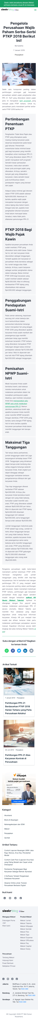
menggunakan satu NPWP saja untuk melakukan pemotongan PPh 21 (16, 403)
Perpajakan (19, 55)
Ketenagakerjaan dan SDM (14, 824)
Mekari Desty (25, 949)
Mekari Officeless (27, 940)
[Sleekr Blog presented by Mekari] (10, 10)
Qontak (7, 838)
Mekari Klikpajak (26, 926)
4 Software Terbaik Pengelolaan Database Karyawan (16, 877)
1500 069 (24, 989)
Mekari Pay (24, 943)
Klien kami (6, 926)
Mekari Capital (25, 946)
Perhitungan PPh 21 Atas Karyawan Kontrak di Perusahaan (17, 758)
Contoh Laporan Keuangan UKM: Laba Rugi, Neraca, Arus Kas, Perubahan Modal (19, 852)
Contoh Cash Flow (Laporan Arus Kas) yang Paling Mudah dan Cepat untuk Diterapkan (19, 862)
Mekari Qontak (26, 929)
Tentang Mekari (8, 957)
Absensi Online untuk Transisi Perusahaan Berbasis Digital (15, 884)
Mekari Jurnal (25, 920)
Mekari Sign (24, 935)
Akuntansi (8, 815)
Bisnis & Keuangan (11, 820)
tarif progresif (25, 101)
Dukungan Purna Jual (8, 921)
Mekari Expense (26, 938)
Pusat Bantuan (7, 963)
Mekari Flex (24, 932)
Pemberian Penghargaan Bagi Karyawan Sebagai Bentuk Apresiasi (18, 870)
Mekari (7, 829)
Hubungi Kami (7, 960)
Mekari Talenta (26, 923)
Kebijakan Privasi (8, 966)
